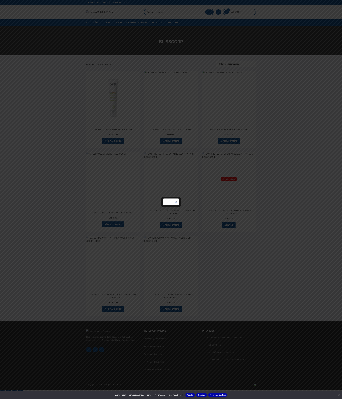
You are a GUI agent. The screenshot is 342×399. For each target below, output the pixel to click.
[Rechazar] (338, 395)
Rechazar (201, 395)
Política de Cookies (217, 395)
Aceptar (190, 395)
